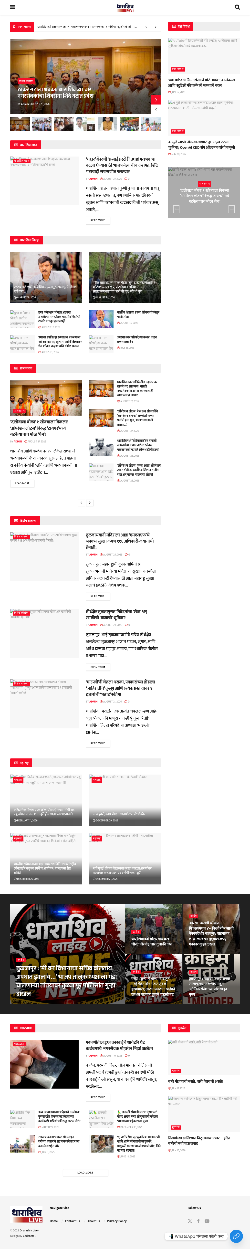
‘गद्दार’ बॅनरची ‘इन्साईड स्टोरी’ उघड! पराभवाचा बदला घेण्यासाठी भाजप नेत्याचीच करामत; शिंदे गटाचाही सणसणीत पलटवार (122, 165)
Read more (98, 220)
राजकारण (19, 411)
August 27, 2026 (112, 179)
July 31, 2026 (127, 348)
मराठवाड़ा (19, 1044)
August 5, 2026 (129, 323)
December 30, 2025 (131, 1127)
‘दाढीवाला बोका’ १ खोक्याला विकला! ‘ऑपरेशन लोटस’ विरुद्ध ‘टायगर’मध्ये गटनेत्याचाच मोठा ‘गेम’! (39, 428)
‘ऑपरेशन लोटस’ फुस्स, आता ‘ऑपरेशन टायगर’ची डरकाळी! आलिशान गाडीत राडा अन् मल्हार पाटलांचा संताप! (139, 470)
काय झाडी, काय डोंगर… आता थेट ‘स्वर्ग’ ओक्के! (119, 814)
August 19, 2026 (26, 297)
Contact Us (72, 1221)
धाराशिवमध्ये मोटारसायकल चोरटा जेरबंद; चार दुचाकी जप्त (151, 942)
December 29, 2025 (106, 821)
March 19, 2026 (50, 1127)
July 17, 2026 (178, 1088)
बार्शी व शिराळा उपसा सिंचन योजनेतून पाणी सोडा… (138, 315)
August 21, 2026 (112, 702)
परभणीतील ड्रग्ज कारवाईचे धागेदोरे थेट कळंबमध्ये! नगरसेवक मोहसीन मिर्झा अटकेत (119, 1045)
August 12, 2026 (50, 327)
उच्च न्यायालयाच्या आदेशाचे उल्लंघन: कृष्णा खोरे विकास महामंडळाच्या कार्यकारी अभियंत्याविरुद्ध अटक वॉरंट (59, 1117)
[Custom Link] (236, 1236)
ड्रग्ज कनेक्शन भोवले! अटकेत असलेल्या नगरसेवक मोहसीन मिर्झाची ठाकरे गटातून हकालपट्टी (59, 317)
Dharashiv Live (29, 1230)
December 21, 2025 (106, 879)
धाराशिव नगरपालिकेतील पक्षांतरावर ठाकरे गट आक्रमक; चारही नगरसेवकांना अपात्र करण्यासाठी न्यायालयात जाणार (137, 388)
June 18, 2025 (127, 1157)
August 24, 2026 (112, 625)
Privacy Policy (117, 1221)
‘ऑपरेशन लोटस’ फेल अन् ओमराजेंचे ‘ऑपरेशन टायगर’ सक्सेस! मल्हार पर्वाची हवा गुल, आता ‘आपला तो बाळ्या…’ (97, 27)
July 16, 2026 (178, 1150)
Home (54, 1221)
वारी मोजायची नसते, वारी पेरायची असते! (195, 1081)
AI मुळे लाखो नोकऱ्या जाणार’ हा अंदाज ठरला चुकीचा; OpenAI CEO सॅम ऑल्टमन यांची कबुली (201, 145)
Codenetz (29, 1235)
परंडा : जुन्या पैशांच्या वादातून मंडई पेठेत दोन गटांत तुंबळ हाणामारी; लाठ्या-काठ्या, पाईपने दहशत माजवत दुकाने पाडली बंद (153, 987)
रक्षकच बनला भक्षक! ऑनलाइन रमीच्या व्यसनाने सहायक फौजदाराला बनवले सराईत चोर (58, 1141)
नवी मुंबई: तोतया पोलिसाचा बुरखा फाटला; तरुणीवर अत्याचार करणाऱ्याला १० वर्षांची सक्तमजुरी (122, 871)
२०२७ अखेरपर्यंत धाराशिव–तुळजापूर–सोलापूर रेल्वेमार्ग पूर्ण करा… (45, 289)
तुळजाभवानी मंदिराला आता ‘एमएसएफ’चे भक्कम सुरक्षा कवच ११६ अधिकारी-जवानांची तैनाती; (120, 541)
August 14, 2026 (105, 297)
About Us (93, 1221)
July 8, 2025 (48, 1152)
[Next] (90, 503)
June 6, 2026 (178, 92)
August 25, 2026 (112, 555)
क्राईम (21, 960)
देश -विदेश (178, 69)
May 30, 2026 (178, 154)
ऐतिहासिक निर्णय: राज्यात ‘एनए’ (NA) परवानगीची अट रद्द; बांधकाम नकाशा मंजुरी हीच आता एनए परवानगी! (44, 812)
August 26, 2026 (129, 456)
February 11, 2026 (27, 821)
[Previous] (81, 503)
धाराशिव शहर (21, 161)
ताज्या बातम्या (26, 81)
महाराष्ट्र (18, 780)
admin (25, 104)
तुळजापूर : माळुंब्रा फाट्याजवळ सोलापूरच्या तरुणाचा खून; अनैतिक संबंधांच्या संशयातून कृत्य (209, 987)
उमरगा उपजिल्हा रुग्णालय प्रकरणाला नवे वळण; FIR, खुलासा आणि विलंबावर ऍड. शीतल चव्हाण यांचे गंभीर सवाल (60, 342)
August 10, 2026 (112, 1056)
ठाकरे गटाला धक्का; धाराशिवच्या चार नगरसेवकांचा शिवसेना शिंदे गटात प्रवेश (55, 92)
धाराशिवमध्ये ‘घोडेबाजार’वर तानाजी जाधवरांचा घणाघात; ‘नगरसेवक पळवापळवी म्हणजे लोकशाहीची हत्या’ (138, 445)
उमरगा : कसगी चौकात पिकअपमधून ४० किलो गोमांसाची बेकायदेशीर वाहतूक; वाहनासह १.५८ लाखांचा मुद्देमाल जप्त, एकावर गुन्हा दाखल (211, 933)
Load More (85, 1173)
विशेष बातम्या (21, 537)
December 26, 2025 (28, 879)
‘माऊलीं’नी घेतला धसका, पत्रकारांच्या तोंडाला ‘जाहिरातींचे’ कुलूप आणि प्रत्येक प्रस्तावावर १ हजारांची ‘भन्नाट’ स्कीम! (120, 688)
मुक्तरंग (176, 1071)
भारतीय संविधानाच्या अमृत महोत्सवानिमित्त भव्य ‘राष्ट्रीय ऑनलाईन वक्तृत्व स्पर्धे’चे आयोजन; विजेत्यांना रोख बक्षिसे (45, 868)
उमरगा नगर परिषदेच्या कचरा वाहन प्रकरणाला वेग (137, 340)
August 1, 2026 (50, 352)
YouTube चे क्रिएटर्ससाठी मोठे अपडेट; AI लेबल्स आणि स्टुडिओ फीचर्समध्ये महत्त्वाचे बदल (201, 83)
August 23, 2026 (201, 953)
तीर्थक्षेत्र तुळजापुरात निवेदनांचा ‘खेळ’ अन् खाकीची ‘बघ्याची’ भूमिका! (116, 615)
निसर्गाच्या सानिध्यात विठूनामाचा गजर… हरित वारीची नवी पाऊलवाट (199, 1141)
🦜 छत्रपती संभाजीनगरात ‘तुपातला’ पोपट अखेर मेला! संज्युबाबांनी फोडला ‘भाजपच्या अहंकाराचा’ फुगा (137, 1117)
